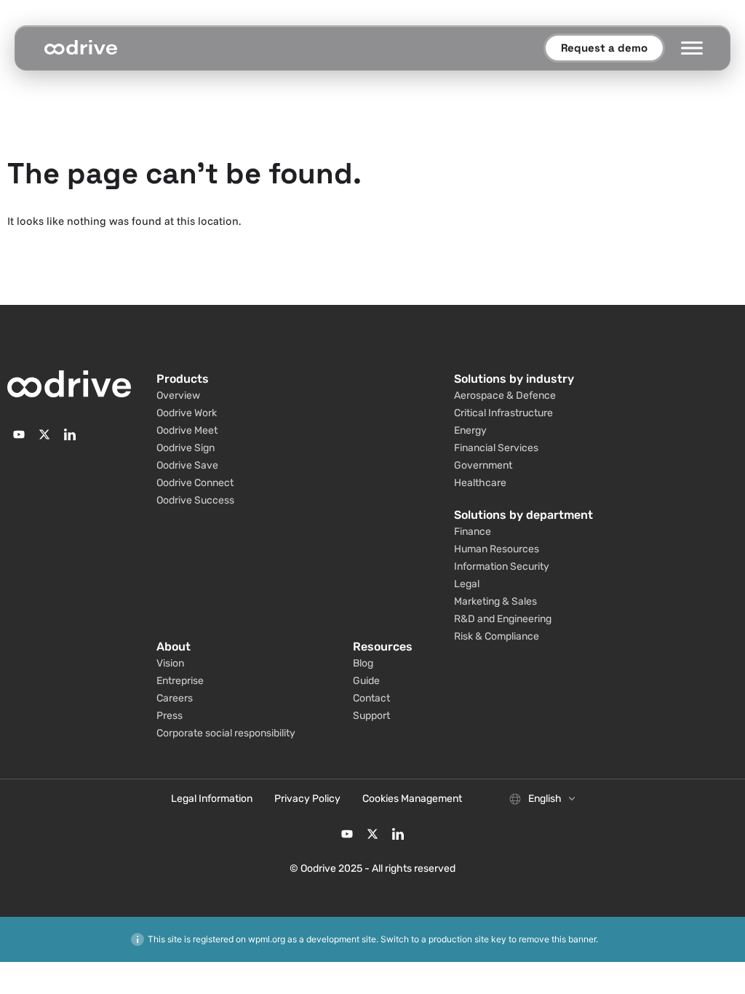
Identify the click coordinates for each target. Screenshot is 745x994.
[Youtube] (19, 434)
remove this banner (557, 939)
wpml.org (266, 939)
